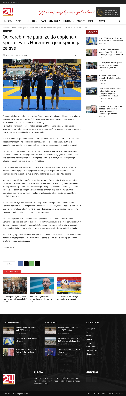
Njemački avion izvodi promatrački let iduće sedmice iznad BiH (110, 78)
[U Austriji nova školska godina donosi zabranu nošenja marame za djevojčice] (91, 65)
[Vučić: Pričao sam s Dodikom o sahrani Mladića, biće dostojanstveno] (50, 352)
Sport (14, 28)
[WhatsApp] (31, 263)
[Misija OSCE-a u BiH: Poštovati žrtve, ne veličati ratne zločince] (91, 41)
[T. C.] (4, 55)
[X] (26, 263)
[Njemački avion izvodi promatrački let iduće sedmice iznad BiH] (91, 78)
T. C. (11, 55)
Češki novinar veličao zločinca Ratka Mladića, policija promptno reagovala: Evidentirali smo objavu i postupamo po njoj (110, 93)
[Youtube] (94, 379)
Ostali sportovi (23, 28)
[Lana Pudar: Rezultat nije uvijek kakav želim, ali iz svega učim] (69, 285)
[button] (120, 21)
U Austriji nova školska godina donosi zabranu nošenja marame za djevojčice (110, 65)
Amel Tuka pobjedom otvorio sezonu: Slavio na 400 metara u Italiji (41, 299)
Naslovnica (6, 28)
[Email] (37, 263)
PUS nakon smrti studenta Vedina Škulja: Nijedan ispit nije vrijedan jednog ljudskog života (111, 52)
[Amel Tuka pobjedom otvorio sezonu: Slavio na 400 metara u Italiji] (42, 285)
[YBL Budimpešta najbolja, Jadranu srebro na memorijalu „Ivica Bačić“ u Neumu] (15, 285)
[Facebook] (20, 263)
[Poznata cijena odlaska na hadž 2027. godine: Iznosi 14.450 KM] (8, 330)
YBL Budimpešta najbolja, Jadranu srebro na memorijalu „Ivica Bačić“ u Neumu (15, 299)
